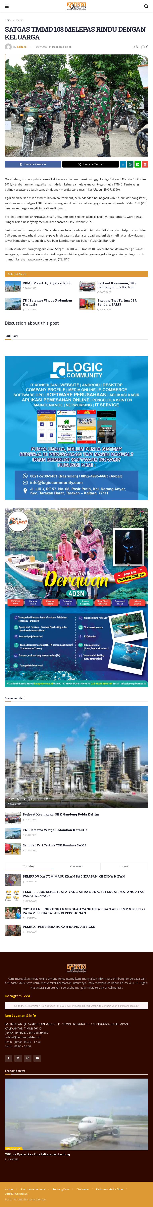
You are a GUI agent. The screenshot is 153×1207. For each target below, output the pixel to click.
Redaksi (22, 46)
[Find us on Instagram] (27, 1058)
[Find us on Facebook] (8, 1058)
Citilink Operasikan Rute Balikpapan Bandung (37, 1154)
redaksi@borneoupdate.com (23, 1037)
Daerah (19, 20)
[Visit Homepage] (76, 6)
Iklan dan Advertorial (33, 1189)
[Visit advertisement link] (76, 428)
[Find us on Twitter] (18, 1058)
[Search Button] (146, 6)
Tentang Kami (61, 1189)
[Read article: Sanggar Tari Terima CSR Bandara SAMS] (87, 304)
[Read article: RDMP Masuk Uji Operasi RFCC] (13, 286)
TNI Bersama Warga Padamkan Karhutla (55, 830)
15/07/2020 (40, 46)
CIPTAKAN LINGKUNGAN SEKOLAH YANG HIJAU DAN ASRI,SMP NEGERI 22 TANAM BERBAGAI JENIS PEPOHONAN (84, 911)
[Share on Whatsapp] (130, 164)
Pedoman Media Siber (109, 1189)
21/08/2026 (30, 309)
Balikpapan (13, 1148)
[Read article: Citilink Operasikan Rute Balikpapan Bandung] (76, 1114)
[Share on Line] (137, 164)
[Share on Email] (145, 164)
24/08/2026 (30, 288)
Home (8, 20)
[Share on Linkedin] (123, 164)
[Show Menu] (7, 6)
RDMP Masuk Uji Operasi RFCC (47, 283)
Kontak (9, 1189)
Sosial (67, 46)
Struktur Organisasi (16, 1193)
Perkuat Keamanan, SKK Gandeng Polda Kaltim (117, 285)
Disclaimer (82, 1189)
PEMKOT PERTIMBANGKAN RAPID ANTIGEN (59, 927)
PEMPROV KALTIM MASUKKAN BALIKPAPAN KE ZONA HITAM (74, 876)
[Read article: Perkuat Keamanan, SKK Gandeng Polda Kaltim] (87, 286)
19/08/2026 (12, 1159)
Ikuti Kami (11, 336)
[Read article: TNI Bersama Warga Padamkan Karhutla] (13, 304)
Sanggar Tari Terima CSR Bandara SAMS (117, 302)
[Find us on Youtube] (37, 1058)
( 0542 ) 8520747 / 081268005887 (26, 1033)
